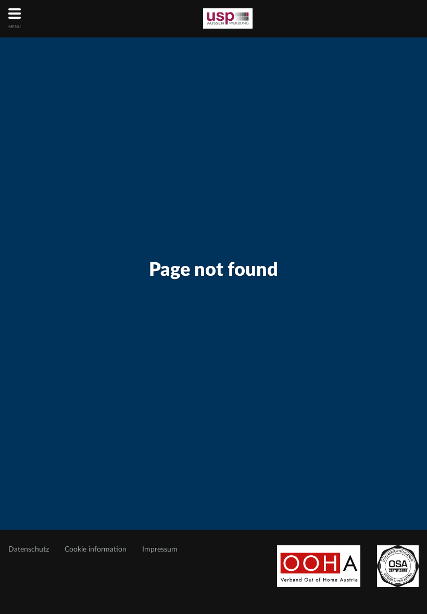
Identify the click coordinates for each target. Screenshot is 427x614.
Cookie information (96, 549)
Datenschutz (28, 549)
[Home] (228, 18)
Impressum (160, 549)
